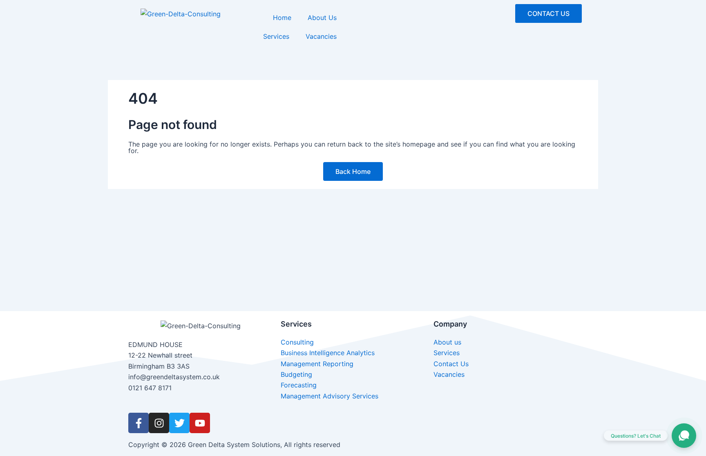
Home (282, 17)
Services (276, 36)
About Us (322, 17)
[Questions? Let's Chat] (684, 435)
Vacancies (321, 36)
